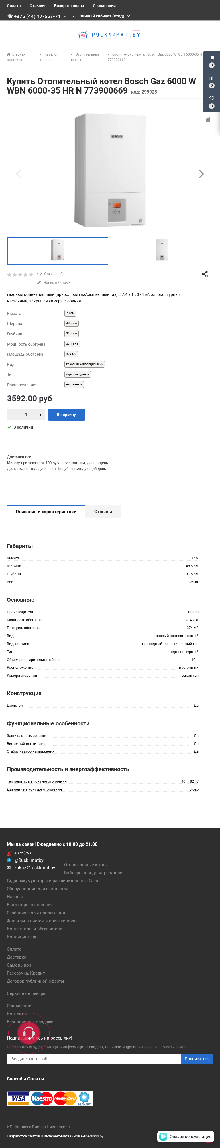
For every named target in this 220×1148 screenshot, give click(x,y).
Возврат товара (69, 5)
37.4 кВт (72, 344)
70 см (70, 313)
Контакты (17, 1013)
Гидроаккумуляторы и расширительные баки (52, 880)
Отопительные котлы (86, 864)
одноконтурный (77, 374)
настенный (74, 384)
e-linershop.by (92, 1136)
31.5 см (71, 333)
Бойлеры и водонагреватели (93, 872)
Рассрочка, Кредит (26, 973)
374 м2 (71, 354)
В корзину (66, 414)
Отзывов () (53, 274)
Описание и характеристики (46, 511)
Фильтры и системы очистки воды (42, 920)
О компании (104, 5)
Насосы (15, 896)
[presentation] (18, 173)
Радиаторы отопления (30, 904)
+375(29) (22, 853)
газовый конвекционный (84, 364)
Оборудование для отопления (37, 888)
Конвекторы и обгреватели (34, 928)
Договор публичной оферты (35, 981)
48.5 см (71, 323)
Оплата (14, 5)
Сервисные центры (26, 993)
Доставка (16, 957)
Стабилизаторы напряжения (36, 912)
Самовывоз (19, 965)
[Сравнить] (208, 120)
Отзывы (38, 5)
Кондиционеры (22, 936)
